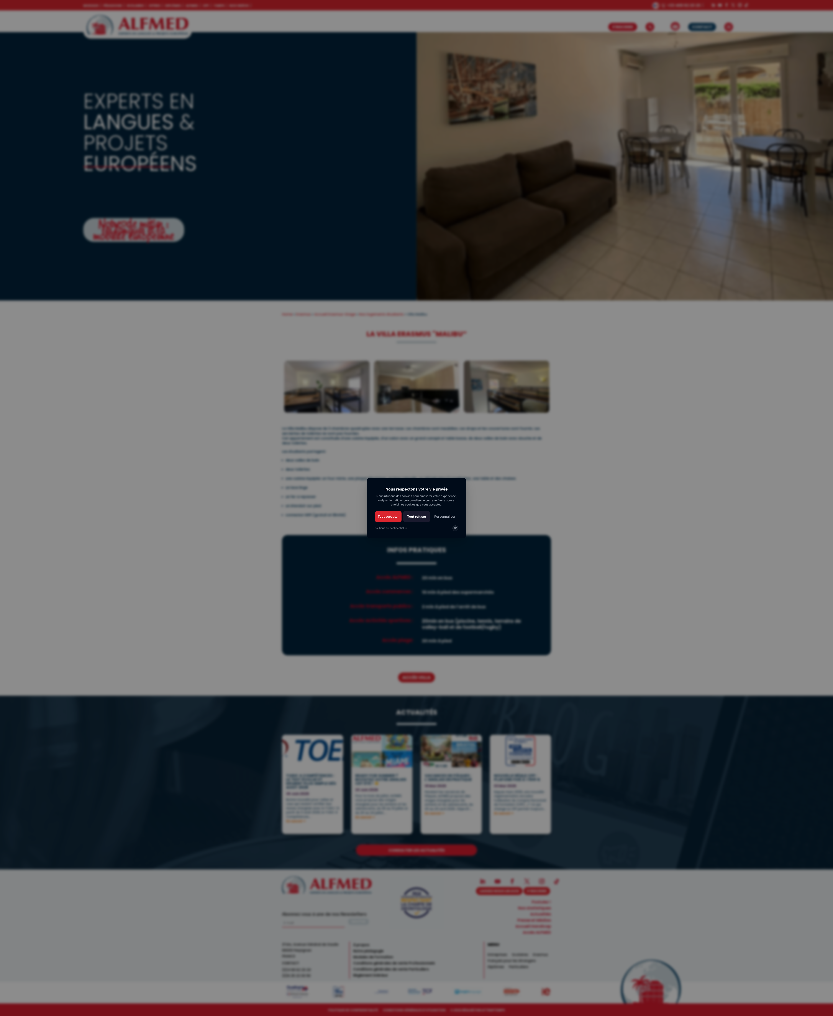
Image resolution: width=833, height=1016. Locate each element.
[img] (455, 528)
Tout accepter (388, 516)
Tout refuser (416, 516)
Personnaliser (445, 516)
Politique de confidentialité (391, 528)
